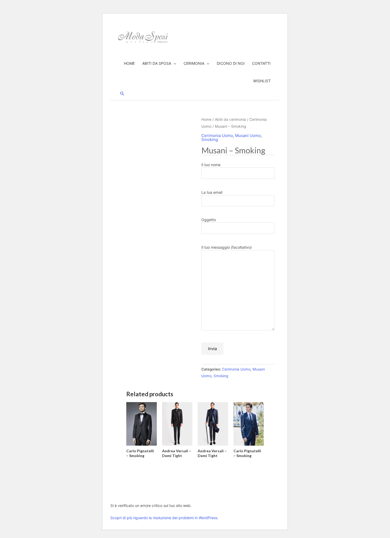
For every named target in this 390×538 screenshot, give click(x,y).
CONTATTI (261, 63)
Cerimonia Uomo (217, 135)
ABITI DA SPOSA (156, 63)
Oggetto (208, 219)
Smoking (209, 139)
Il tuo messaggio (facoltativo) (226, 247)
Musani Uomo (248, 135)
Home (206, 119)
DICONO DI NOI (231, 63)
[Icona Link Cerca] (122, 93)
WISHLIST (262, 81)
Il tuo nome (210, 164)
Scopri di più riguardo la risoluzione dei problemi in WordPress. (164, 517)
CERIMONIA (194, 63)
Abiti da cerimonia (230, 119)
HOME (129, 63)
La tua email (211, 192)
